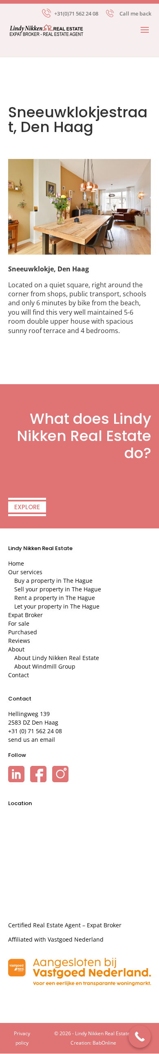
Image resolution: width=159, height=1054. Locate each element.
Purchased (22, 632)
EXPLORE (27, 507)
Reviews (19, 640)
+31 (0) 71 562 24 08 (35, 731)
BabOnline (104, 1042)
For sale (18, 623)
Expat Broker (25, 615)
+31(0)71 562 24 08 (76, 13)
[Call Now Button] (139, 1036)
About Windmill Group (44, 666)
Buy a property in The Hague (53, 580)
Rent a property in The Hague (54, 598)
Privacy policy (22, 1038)
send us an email (31, 739)
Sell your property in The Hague (57, 589)
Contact (18, 675)
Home (16, 563)
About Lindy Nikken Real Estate (56, 658)
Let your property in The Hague (56, 606)
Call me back (135, 13)
